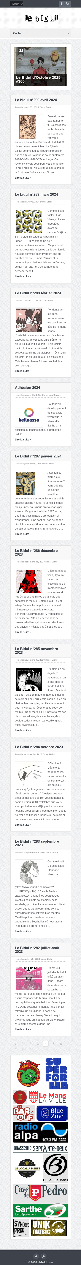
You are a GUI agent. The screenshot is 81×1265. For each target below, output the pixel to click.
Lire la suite (23, 177)
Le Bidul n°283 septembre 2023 (37, 843)
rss (68, 4)
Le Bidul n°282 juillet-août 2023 (37, 950)
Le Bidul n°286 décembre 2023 (36, 552)
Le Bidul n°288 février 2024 (38, 293)
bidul (49, 202)
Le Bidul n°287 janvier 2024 (38, 456)
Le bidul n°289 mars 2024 (36, 194)
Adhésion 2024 (27, 388)
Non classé (55, 395)
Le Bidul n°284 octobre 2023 (39, 747)
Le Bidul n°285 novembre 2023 (36, 651)
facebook (62, 4)
